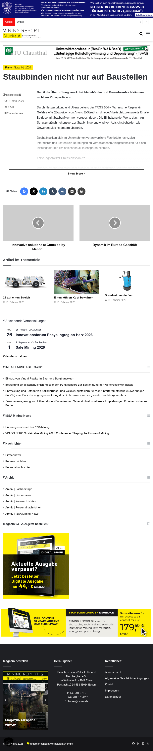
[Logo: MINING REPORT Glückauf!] (22, 33)
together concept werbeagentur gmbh (51, 743)
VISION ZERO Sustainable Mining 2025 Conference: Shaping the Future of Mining (57, 433)
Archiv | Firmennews (18, 495)
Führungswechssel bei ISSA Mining (27, 427)
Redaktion (12, 94)
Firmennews (13, 455)
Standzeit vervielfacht (119, 295)
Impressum (112, 690)
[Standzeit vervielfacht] (127, 281)
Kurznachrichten (15, 461)
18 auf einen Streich (16, 297)
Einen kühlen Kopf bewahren (73, 297)
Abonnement (113, 672)
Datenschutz (113, 696)
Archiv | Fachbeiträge (18, 489)
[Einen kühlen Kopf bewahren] (76, 282)
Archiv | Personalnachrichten (23, 507)
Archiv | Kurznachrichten (20, 501)
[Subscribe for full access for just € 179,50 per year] (76, 622)
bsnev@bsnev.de (78, 701)
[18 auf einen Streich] (25, 282)
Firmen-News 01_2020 (18, 67)
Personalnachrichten (18, 467)
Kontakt (110, 684)
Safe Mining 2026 (30, 347)
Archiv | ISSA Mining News (21, 513)
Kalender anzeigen (15, 356)
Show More (76, 173)
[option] (25, 700)
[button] (9, 742)
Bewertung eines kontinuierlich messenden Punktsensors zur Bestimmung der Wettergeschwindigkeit (69, 384)
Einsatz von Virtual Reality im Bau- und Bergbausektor (39, 378)
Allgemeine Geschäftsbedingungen (127, 678)
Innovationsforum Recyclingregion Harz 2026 (54, 334)
